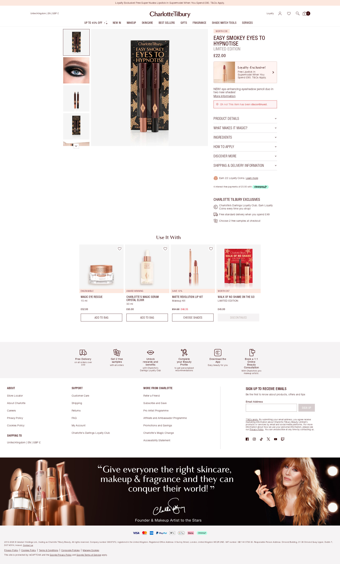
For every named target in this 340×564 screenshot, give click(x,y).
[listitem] (96, 23)
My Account (79, 425)
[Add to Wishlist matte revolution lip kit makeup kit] (211, 248)
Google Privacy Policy (61, 555)
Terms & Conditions (48, 550)
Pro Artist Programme (155, 410)
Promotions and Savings (157, 425)
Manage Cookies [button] (91, 550)
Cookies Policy (15, 425)
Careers (11, 410)
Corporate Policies (70, 550)
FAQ (74, 417)
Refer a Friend (151, 395)
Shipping (77, 403)
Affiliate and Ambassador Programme (165, 417)
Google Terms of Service (88, 555)
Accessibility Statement (156, 440)
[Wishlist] (289, 13)
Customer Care (80, 395)
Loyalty (270, 13)
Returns (76, 410)
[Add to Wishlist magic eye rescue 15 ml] (119, 248)
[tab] (76, 42)
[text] (238, 317)
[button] (297, 13)
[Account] (280, 13)
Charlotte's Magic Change (158, 432)
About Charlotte (16, 403)
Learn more (252, 177)
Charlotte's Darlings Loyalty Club (91, 432)
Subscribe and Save (154, 403)
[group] (99, 284)
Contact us (28, 545)
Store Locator (15, 395)
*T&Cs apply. (252, 419)
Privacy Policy (15, 417)
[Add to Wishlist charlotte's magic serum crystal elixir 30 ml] (165, 248)
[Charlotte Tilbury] (170, 13)
